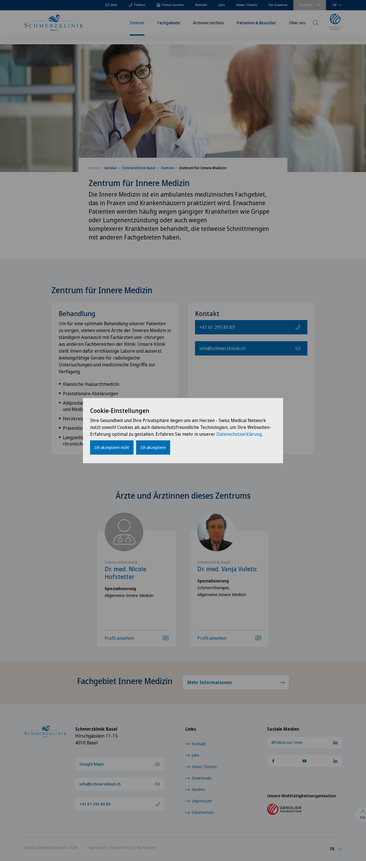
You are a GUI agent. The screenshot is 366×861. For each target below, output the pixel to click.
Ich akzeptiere (153, 447)
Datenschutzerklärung (239, 434)
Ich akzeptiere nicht (111, 447)
